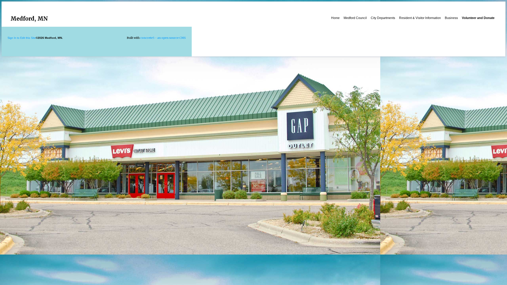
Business (451, 18)
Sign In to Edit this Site (22, 37)
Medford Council (355, 18)
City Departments (383, 18)
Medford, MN (29, 18)
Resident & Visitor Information (420, 18)
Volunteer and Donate (478, 18)
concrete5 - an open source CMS (163, 38)
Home (335, 18)
